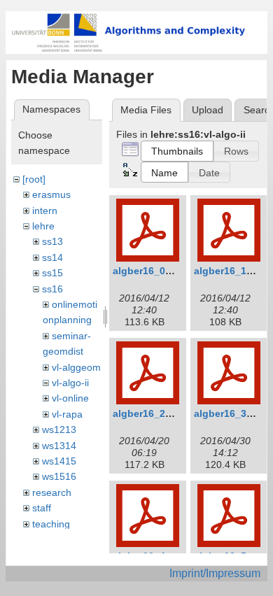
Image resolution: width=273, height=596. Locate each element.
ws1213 (59, 429)
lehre (43, 226)
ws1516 (59, 476)
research (51, 492)
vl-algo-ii (70, 382)
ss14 (52, 257)
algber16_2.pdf (148, 413)
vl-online (70, 398)
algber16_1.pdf (229, 270)
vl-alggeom (76, 367)
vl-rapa (67, 414)
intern (44, 210)
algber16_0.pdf (148, 270)
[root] (34, 179)
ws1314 (59, 445)
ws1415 (59, 461)
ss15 (52, 272)
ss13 (52, 241)
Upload (207, 109)
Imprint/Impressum (214, 573)
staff (41, 507)
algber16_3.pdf (229, 413)
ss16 (52, 289)
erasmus (51, 194)
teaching (51, 524)
